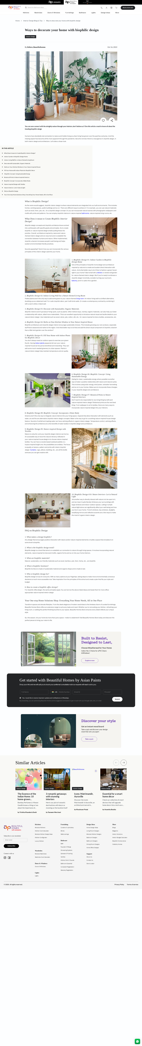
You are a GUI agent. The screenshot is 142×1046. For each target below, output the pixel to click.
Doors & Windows (53, 13)
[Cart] (116, 8)
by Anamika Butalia (109, 809)
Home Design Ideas (92, 827)
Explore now (90, 660)
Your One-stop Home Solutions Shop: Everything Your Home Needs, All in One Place (28, 195)
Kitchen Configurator (41, 837)
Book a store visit (128, 7)
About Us (89, 857)
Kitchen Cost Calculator (42, 831)
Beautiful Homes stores (119, 841)
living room (80, 298)
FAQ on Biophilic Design (11, 191)
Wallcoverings (65, 834)
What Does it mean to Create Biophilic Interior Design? (20, 153)
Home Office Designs (93, 847)
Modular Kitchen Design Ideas (43, 834)
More (117, 13)
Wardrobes (38, 13)
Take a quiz (89, 739)
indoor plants (39, 343)
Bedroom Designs (92, 837)
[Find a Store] (111, 8)
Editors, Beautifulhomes (36, 47)
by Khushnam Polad (81, 809)
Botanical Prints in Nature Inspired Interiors (16, 177)
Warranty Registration (67, 870)
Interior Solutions (117, 834)
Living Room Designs (93, 831)
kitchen (99, 272)
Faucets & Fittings (66, 847)
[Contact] (102, 8)
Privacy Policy (119, 884)
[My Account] (106, 8)
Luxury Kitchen (39, 841)
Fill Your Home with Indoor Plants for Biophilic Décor (19, 170)
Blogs (114, 827)
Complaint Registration (67, 867)
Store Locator (90, 863)
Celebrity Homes (117, 844)
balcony (74, 280)
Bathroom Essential (66, 863)
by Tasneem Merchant (53, 812)
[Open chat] (137, 1041)
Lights (93, 13)
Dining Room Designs (93, 844)
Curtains (33, 450)
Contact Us (90, 860)
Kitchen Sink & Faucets (67, 860)
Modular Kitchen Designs (94, 834)
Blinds (62, 831)
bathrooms (85, 213)
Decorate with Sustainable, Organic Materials (17, 163)
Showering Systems (66, 850)
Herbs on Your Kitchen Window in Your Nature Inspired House (22, 167)
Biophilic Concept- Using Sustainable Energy (17, 174)
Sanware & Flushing (66, 853)
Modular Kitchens (40, 827)
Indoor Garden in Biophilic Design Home (16, 156)
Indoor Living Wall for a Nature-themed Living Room (19, 160)
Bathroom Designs (92, 841)
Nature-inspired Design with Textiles (14, 184)
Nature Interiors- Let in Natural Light (14, 188)
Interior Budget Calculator (119, 837)
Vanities (63, 857)
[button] (90, 148)
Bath (62, 843)
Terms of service (132, 884)
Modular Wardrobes (40, 853)
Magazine (115, 831)
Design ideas (105, 13)
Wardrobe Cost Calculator (42, 857)
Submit (117, 699)
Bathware (82, 13)
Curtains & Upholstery (67, 827)
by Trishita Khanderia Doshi (27, 812)
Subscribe (11, 846)
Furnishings (69, 13)
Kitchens (26, 13)
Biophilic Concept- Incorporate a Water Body (17, 181)
